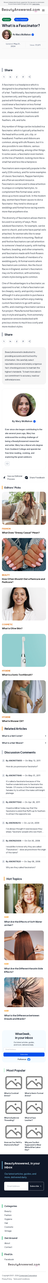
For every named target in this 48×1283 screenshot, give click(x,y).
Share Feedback (37, 477)
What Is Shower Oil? (13, 721)
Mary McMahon (23, 34)
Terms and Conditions (21, 1279)
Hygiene (6, 670)
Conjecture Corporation (28, 1275)
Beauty (6, 575)
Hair (6, 917)
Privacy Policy (7, 1279)
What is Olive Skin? (12, 628)
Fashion (6, 528)
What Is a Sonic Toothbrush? (17, 674)
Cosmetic (7, 624)
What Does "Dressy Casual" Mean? (21, 532)
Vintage (8, 1231)
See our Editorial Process (14, 477)
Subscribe (24, 1054)
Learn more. (36, 4)
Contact (8, 1247)
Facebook (9, 1259)
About (7, 1243)
